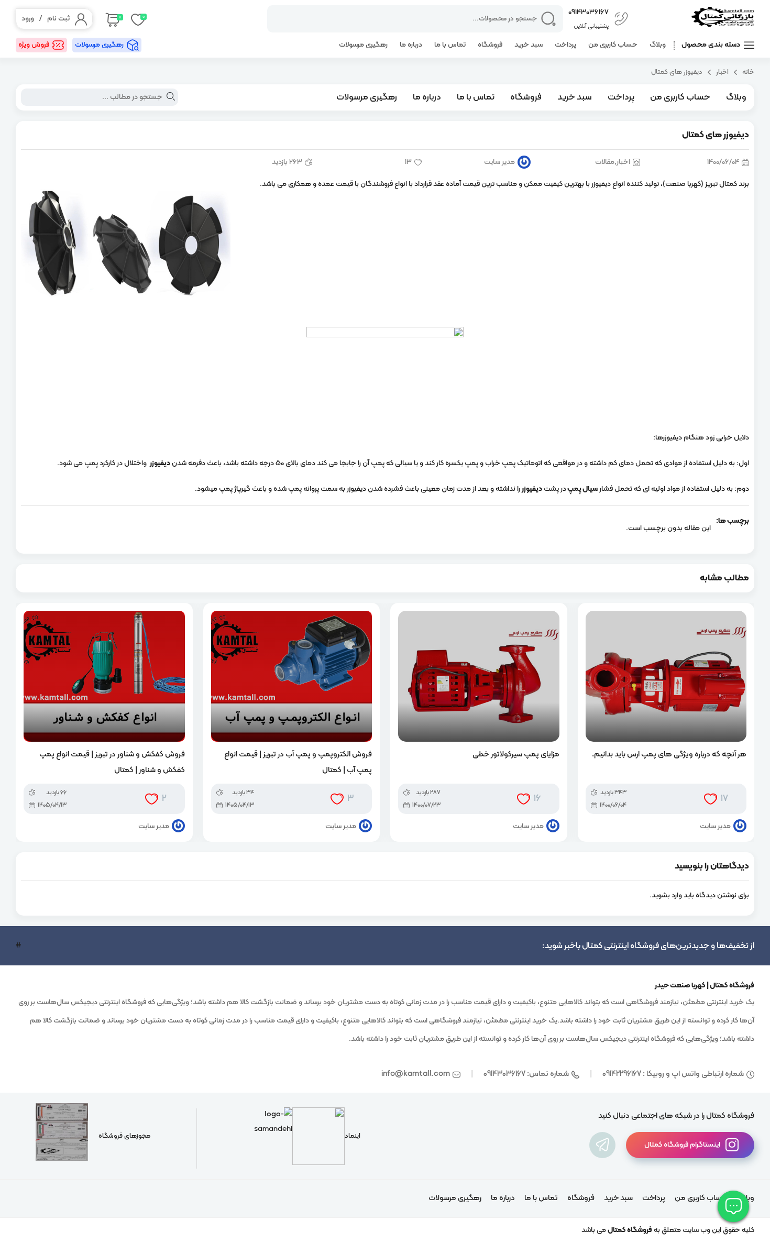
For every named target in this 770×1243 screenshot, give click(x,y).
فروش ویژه (33, 44)
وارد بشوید (667, 895)
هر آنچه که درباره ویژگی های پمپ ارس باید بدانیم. (669, 755)
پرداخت (565, 44)
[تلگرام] (602, 1145)
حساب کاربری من (612, 44)
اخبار (722, 72)
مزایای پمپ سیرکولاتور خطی (515, 755)
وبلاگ (658, 44)
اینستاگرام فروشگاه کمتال (682, 1144)
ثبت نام (58, 18)
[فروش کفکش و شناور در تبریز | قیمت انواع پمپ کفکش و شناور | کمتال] (104, 676)
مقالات (604, 162)
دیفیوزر (160, 463)
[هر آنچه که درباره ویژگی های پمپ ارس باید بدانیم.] (666, 676)
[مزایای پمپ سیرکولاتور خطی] (478, 676)
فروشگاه (490, 44)
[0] (112, 19)
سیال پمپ (582, 488)
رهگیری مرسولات (363, 44)
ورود (27, 18)
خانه (748, 72)
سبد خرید (528, 44)
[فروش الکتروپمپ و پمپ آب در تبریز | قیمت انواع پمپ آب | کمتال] (291, 676)
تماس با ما (450, 44)
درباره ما (411, 44)
